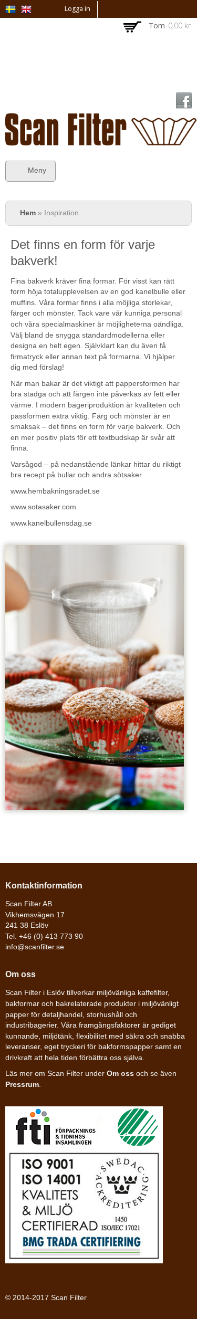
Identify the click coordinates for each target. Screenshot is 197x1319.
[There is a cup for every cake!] (26, 8)
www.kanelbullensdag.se (51, 523)
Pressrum (22, 1084)
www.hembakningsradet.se (55, 491)
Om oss (120, 1073)
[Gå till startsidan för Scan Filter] (101, 139)
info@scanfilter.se (34, 947)
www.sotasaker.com (43, 507)
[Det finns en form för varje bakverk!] (10, 8)
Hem (28, 213)
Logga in (77, 8)
